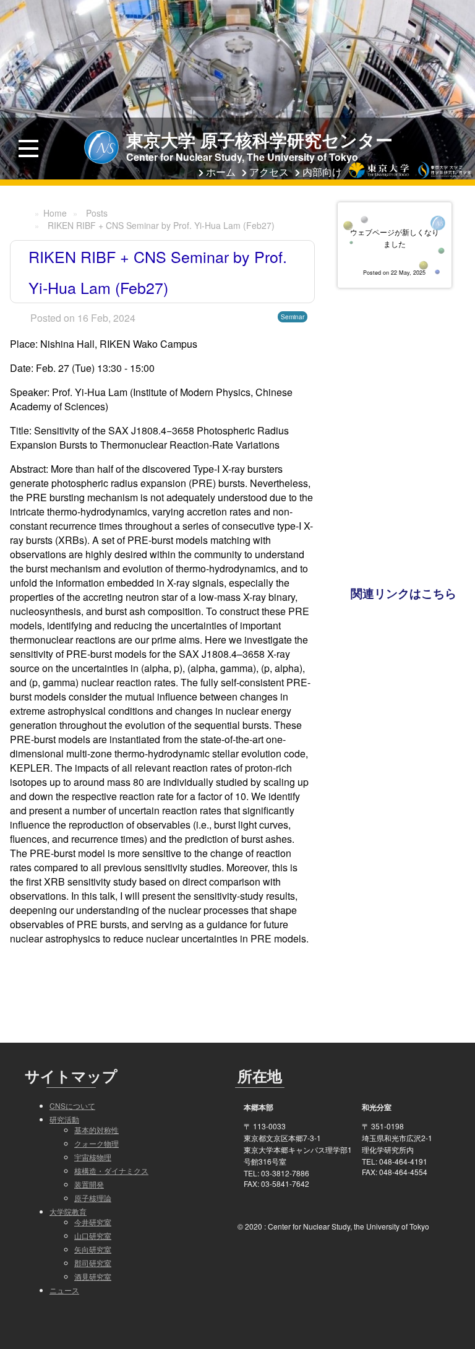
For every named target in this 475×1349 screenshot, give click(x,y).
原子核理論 (92, 1197)
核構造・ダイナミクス (111, 1170)
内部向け (322, 172)
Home (55, 213)
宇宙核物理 (92, 1157)
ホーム (221, 172)
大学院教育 (68, 1211)
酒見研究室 (92, 1276)
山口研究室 (92, 1235)
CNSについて (72, 1105)
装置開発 (89, 1184)
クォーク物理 (96, 1143)
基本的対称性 (96, 1129)
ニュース (64, 1290)
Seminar (292, 316)
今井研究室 (92, 1222)
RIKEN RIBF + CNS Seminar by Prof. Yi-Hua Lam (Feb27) (161, 225)
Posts (97, 213)
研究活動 (64, 1119)
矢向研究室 (92, 1249)
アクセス (269, 172)
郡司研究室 (92, 1262)
